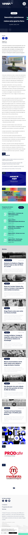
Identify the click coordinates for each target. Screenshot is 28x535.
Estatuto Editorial (5, 525)
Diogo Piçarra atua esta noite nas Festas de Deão (13, 312)
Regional (14, 13)
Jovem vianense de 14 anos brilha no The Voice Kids (11, 168)
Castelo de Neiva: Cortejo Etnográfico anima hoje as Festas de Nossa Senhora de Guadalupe (13, 338)
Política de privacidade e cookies (8, 522)
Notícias (4, 509)
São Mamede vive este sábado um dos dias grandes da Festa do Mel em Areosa (13, 388)
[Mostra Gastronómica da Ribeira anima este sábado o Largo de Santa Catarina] (14, 356)
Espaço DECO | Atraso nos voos (16, 233)
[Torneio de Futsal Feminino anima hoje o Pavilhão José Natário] (14, 406)
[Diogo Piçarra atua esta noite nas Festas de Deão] (14, 306)
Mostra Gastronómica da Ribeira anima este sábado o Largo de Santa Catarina (13, 363)
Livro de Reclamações (6, 526)
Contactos (4, 504)
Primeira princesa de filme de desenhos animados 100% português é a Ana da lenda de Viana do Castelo (12, 163)
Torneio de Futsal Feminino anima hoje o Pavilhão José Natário (12, 412)
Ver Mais (21, 207)
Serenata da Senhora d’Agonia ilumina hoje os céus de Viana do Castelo (13, 264)
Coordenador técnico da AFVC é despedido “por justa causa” (13, 166)
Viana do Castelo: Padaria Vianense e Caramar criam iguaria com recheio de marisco (14, 288)
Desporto (7, 408)
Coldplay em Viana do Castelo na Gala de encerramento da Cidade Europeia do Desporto (13, 160)
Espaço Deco (11, 216)
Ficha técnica (4, 523)
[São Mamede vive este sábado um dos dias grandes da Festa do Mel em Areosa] (14, 381)
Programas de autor (7, 507)
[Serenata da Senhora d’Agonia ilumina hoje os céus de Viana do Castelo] (14, 258)
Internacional (8, 260)
